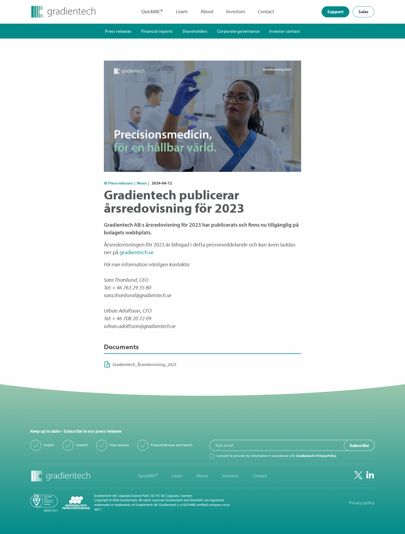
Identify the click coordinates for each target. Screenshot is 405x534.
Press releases (119, 445)
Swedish (82, 445)
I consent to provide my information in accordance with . (276, 456)
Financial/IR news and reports (172, 445)
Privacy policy (362, 502)
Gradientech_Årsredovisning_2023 (144, 364)
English (49, 445)
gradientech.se (137, 252)
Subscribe (359, 445)
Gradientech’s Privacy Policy (316, 456)
